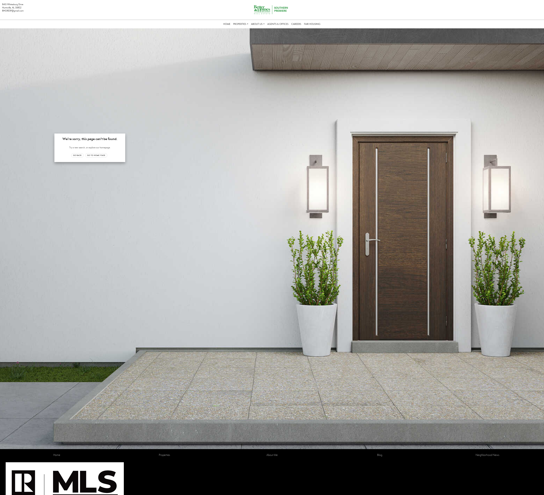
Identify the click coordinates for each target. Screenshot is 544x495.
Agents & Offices (277, 24)
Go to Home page (96, 155)
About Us (258, 25)
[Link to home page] (272, 10)
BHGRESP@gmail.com (13, 10)
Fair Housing (312, 24)
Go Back (77, 155)
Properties (241, 25)
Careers (296, 24)
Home (226, 24)
